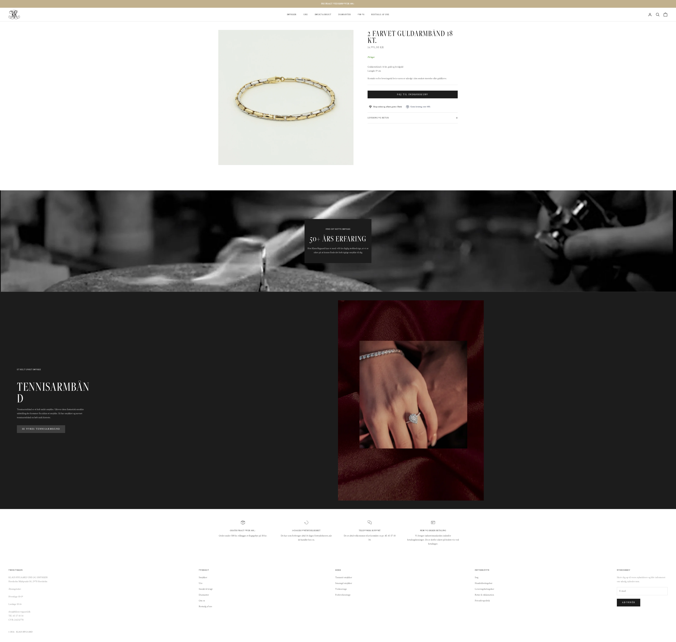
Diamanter (344, 14)
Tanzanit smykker (343, 577)
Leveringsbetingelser (484, 589)
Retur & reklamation (484, 594)
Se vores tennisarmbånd (41, 429)
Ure (305, 14)
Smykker (292, 14)
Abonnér (628, 602)
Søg (476, 577)
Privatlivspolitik (482, 600)
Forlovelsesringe (342, 594)
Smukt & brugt (323, 14)
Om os (361, 14)
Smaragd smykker (343, 583)
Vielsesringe (341, 589)
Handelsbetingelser (483, 583)
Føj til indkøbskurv (412, 94)
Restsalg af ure (380, 14)
